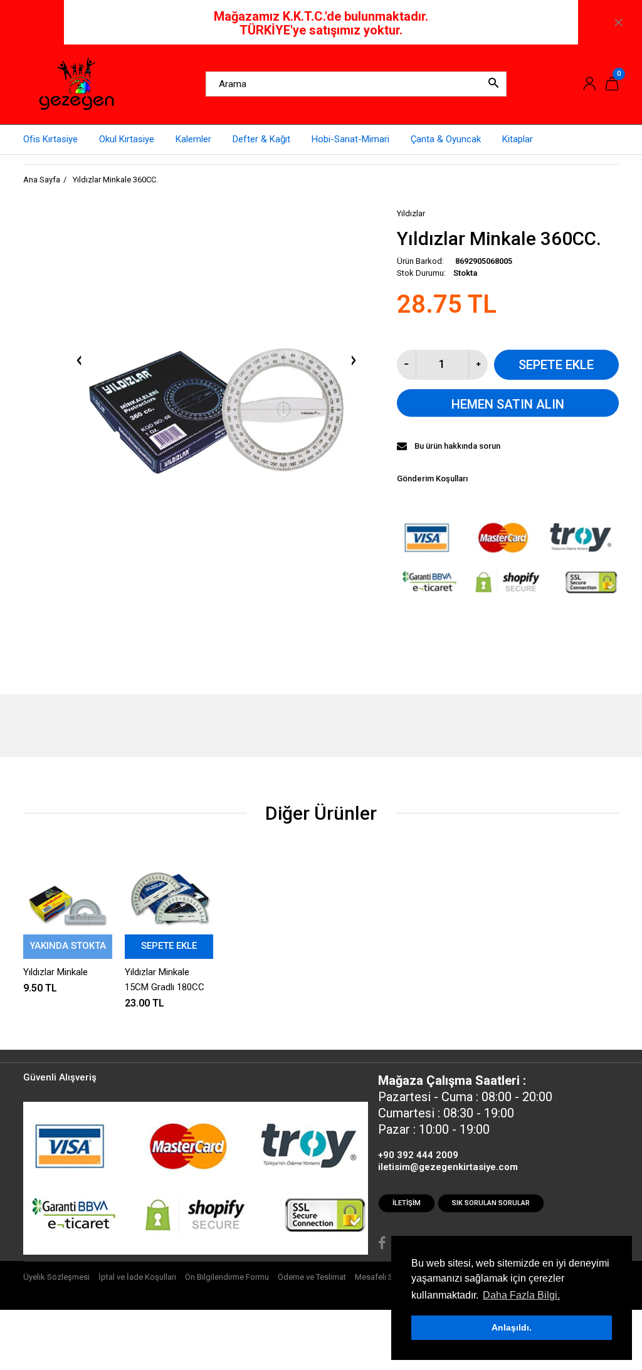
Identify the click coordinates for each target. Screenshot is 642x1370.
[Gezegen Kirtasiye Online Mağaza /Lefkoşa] (76, 83)
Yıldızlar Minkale (55, 972)
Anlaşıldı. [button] (512, 1327)
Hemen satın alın (507, 404)
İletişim (406, 1203)
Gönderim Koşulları (432, 478)
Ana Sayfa (41, 179)
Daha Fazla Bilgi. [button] (521, 1295)
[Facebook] (382, 1244)
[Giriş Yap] (589, 84)
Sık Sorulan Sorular (491, 1203)
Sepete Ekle (556, 364)
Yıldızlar (411, 213)
